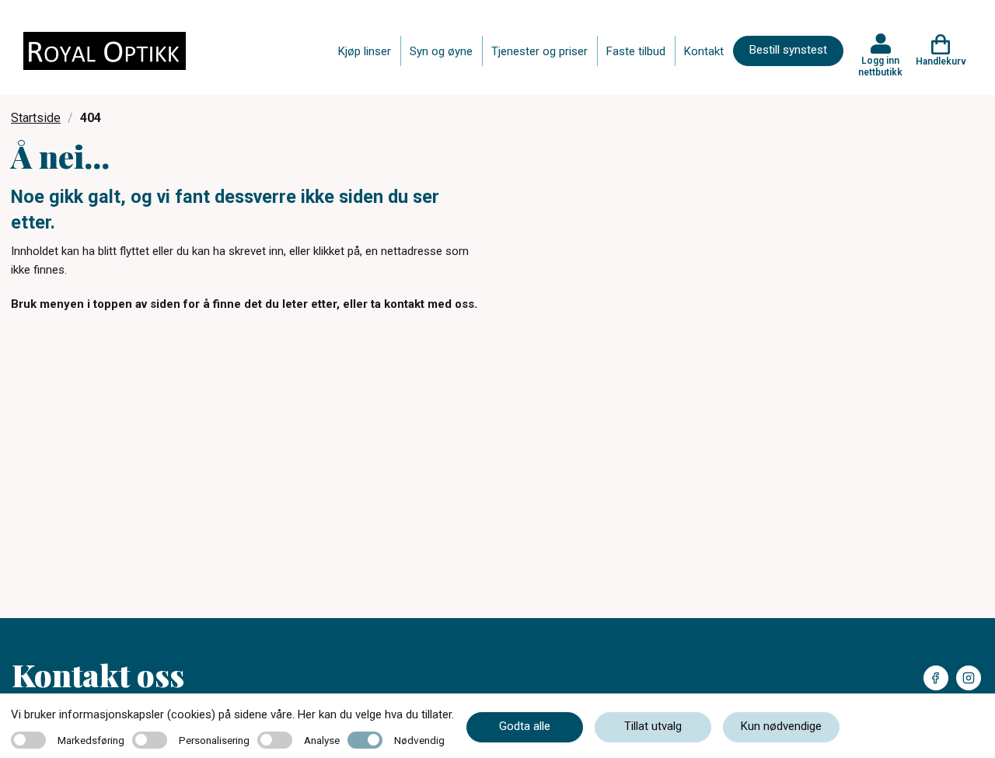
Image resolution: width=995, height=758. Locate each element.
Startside (36, 117)
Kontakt (704, 51)
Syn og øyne (441, 51)
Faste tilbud (635, 51)
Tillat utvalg (653, 726)
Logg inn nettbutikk (880, 66)
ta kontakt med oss (422, 304)
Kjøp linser (364, 51)
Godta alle (524, 726)
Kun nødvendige (781, 726)
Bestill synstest (788, 50)
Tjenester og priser (539, 51)
